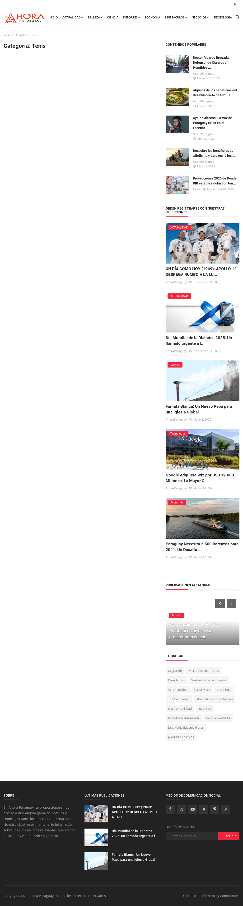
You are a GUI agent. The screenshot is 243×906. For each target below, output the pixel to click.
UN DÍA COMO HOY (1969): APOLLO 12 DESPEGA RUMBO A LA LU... (134, 812)
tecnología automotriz (183, 718)
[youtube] (192, 809)
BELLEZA (94, 17)
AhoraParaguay (203, 74)
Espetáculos (175, 17)
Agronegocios (177, 689)
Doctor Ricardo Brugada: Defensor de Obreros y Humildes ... (211, 62)
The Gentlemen (179, 699)
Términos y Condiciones (220, 895)
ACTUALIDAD (71, 17)
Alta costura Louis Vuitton (214, 699)
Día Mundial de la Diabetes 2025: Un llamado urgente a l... (135, 833)
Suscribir (229, 836)
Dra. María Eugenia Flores (186, 727)
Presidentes (176, 680)
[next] (232, 603)
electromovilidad (180, 708)
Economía (152, 17)
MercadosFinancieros (204, 670)
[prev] (219, 603)
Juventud (204, 708)
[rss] (225, 809)
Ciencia (112, 17)
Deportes (130, 17)
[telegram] (203, 809)
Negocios (199, 17)
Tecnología (223, 17)
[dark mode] (235, 3)
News (197, 189)
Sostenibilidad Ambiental (208, 680)
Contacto (190, 895)
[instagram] (181, 809)
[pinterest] (214, 809)
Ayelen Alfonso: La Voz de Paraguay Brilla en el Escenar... (212, 123)
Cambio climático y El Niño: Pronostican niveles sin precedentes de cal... (194, 630)
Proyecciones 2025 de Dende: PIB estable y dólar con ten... (215, 180)
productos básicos (181, 737)
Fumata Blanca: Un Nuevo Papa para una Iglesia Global (133, 857)
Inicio (53, 17)
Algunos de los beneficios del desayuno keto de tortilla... (215, 92)
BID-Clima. (224, 689)
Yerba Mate (202, 689)
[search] (237, 17)
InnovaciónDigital (218, 718)
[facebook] (170, 809)
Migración (175, 670)
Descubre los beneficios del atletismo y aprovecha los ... (214, 153)
